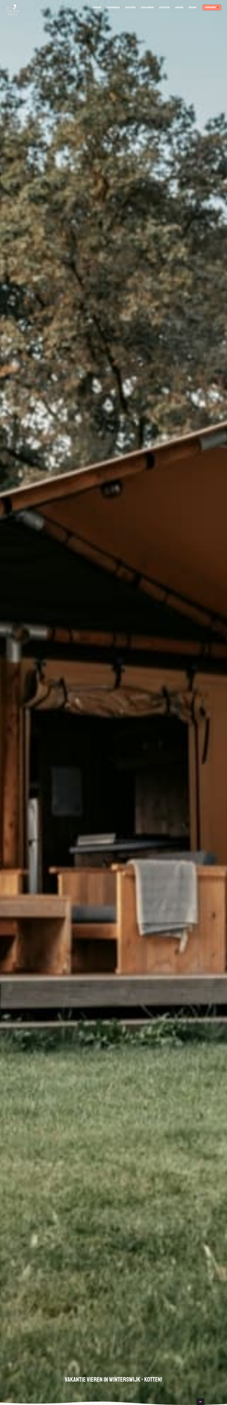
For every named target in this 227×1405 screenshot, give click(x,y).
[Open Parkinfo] (197, 7)
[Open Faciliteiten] (136, 7)
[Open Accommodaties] (121, 7)
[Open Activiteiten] (170, 7)
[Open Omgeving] (184, 7)
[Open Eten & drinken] (154, 7)
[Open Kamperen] (102, 7)
